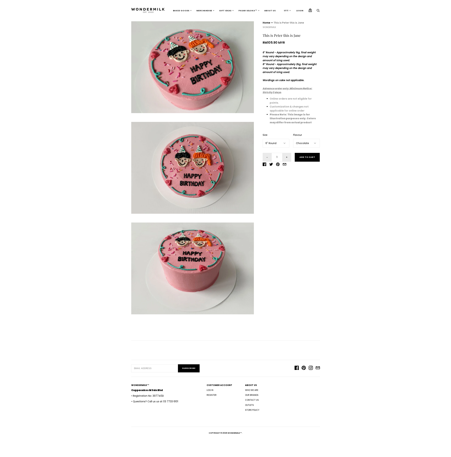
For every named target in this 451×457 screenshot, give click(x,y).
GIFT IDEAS (225, 10)
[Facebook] (297, 368)
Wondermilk (269, 27)
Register (212, 394)
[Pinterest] (304, 368)
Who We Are (251, 390)
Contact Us (252, 399)
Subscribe (188, 368)
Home (266, 22)
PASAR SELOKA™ (248, 10)
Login (299, 10)
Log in (210, 390)
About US (270, 10)
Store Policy (252, 409)
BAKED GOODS (181, 10)
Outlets (249, 405)
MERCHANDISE (204, 10)
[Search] (318, 11)
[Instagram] (311, 368)
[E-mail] (318, 368)
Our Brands (251, 394)
